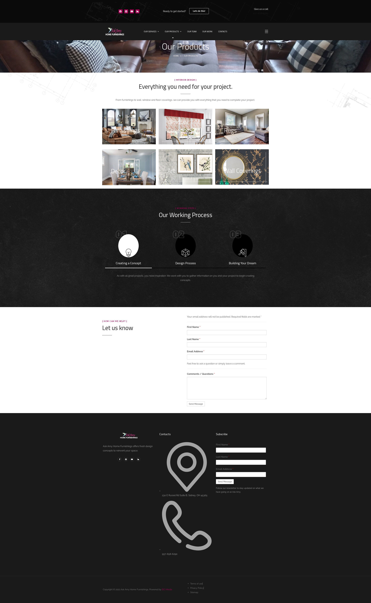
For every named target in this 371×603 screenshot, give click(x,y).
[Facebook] (120, 11)
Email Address (195, 351)
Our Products (172, 31)
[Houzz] (137, 11)
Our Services (150, 31)
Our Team (192, 31)
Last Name (193, 339)
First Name (193, 327)
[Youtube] (132, 11)
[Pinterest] (126, 11)
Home (176, 55)
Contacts (222, 31)
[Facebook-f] (120, 459)
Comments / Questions (201, 374)
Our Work (207, 31)
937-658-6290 (260, 13)
